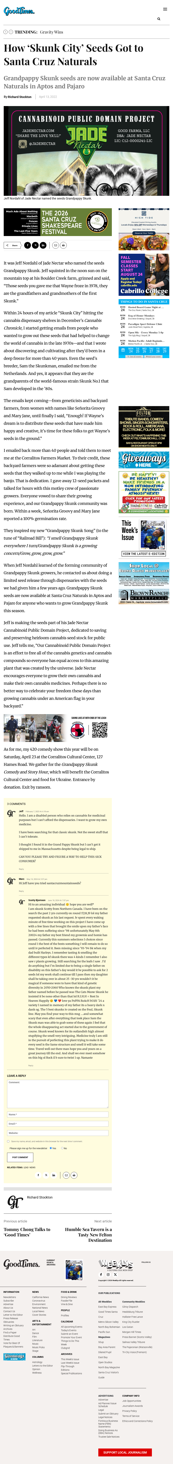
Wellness (37, 1372)
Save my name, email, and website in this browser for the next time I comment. (47, 1141)
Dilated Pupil (104, 1352)
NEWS (35, 1292)
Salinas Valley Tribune (133, 1342)
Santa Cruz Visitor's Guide (108, 1375)
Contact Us (9, 1311)
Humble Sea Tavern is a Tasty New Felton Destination (88, 1234)
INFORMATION (11, 1292)
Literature (37, 1340)
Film (34, 1336)
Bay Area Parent (106, 1347)
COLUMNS (38, 1357)
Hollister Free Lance (132, 1317)
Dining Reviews (69, 1297)
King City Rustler (131, 1322)
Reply (21, 869)
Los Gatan (127, 1327)
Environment (39, 1304)
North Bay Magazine (109, 1367)
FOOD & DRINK (69, 1292)
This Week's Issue (70, 1359)
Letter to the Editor (13, 1314)
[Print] (63, 245)
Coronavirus (38, 1300)
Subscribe (8, 1300)
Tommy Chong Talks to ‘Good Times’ (27, 1232)
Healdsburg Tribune (132, 1311)
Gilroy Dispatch (130, 1306)
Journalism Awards (132, 1406)
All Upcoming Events (71, 1326)
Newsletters (9, 1297)
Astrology (37, 1362)
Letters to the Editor (42, 1365)
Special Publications (71, 1373)
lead (26, 1167)
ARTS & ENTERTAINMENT (42, 1323)
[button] (158, 19)
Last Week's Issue (70, 1362)
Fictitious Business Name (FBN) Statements (108, 1424)
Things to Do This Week (70, 1343)
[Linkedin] (43, 245)
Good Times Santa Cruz (108, 1314)
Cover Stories (39, 1314)
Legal (101, 1410)
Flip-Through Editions (67, 1368)
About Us (8, 1307)
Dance (35, 1333)
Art (33, 1329)
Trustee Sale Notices (108, 1436)
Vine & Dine (67, 1304)
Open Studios (105, 1362)
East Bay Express (107, 1306)
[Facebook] (27, 245)
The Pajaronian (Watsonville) (137, 1347)
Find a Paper (10, 1332)
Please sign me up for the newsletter (28, 1148)
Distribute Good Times (11, 1338)
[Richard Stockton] (15, 1202)
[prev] (5, 32)
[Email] (54, 245)
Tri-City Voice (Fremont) (134, 1352)
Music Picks (38, 1347)
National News (40, 1307)
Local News (38, 1311)
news (32, 1167)
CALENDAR (67, 1321)
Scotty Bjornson (36, 900)
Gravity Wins (51, 32)
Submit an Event (69, 1334)
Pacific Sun (104, 1332)
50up (101, 1342)
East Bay (103, 1357)
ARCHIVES (51, 1262)
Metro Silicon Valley (108, 1322)
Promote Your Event (71, 1337)
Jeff (21, 811)
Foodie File (66, 1300)
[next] (11, 32)
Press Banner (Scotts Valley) (137, 1337)
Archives (7, 1329)
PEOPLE (65, 1310)
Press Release (10, 1318)
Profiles (65, 1315)
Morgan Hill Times (131, 1332)
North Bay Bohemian (109, 1327)
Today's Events (68, 1330)
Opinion (36, 1369)
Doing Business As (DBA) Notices (108, 1432)
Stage (35, 1351)
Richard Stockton (19, 97)
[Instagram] (108, 1274)
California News (40, 1297)
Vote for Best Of (11, 1343)
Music (35, 1343)
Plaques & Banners (13, 1346)
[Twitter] (35, 245)
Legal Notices (105, 1417)
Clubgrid (65, 1348)
